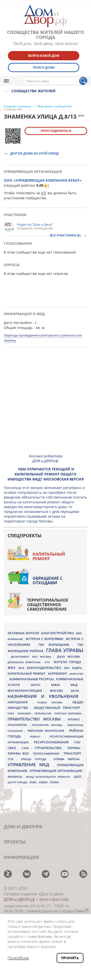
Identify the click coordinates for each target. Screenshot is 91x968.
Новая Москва (52, 702)
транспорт (73, 753)
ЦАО (78, 776)
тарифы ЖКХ (19, 753)
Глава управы (64, 650)
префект (75, 719)
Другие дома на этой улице (34, 153)
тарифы (75, 748)
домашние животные (25, 662)
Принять (70, 957)
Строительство (49, 748)
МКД (77, 685)
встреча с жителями (45, 639)
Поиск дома (44, 67)
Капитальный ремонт (49, 556)
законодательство (44, 667)
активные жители (24, 633)
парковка (24, 713)
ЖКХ (12, 667)
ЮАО (33, 782)
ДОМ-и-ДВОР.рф (19, 899)
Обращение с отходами (47, 580)
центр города (18, 782)
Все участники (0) (65, 235)
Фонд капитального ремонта (49, 777)
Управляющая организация (56, 770)
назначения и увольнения (45, 696)
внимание (16, 639)
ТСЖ (12, 759)
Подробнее (18, 957)
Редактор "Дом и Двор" (35, 224)
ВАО (79, 633)
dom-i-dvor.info (54, 899)
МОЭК (77, 691)
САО (78, 742)
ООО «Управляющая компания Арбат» (43, 180)
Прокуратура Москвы (48, 725)
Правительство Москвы (36, 718)
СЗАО (26, 748)
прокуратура (18, 725)
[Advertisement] (45, 405)
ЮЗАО (54, 782)
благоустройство (58, 633)
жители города (68, 662)
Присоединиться (56, 131)
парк (11, 713)
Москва (58, 691)
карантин (76, 673)
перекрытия (43, 713)
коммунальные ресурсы (32, 679)
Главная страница (17, 106)
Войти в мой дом (43, 56)
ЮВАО (44, 782)
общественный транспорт (58, 708)
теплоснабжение (47, 753)
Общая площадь (18, 327)
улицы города (35, 759)
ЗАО (67, 668)
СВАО (13, 748)
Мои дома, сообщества (54, 106)
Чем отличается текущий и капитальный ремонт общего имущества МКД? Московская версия (46, 474)
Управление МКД (30, 764)
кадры (77, 668)
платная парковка (68, 713)
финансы (16, 777)
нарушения (20, 702)
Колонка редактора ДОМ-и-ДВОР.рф (45, 458)
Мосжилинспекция (27, 691)
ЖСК (21, 668)
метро (38, 685)
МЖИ (58, 685)
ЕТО (48, 662)
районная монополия (47, 731)
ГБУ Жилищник (55, 645)
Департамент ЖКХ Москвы (32, 656)
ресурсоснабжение (52, 742)
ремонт (37, 736)
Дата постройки (18, 322)
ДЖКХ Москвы (70, 656)
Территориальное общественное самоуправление (47, 604)
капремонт (58, 673)
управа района (68, 759)
